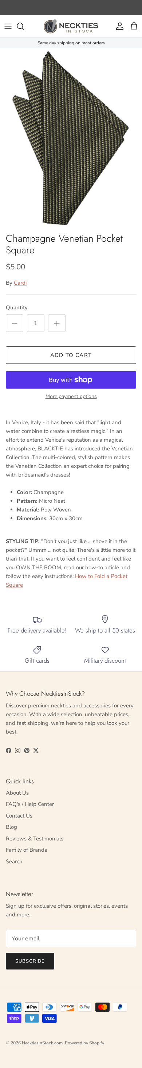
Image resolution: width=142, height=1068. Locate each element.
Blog (11, 827)
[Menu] (8, 26)
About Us (17, 792)
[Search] (24, 26)
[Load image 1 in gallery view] (71, 138)
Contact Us (19, 815)
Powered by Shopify (84, 1043)
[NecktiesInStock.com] (71, 26)
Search (14, 861)
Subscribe (30, 961)
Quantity (17, 307)
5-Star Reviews (85, 8)
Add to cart (71, 355)
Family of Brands (26, 850)
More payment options (71, 397)
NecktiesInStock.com (42, 1043)
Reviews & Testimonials (34, 838)
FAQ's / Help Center (30, 804)
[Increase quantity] (57, 323)
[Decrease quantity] (14, 323)
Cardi (20, 282)
